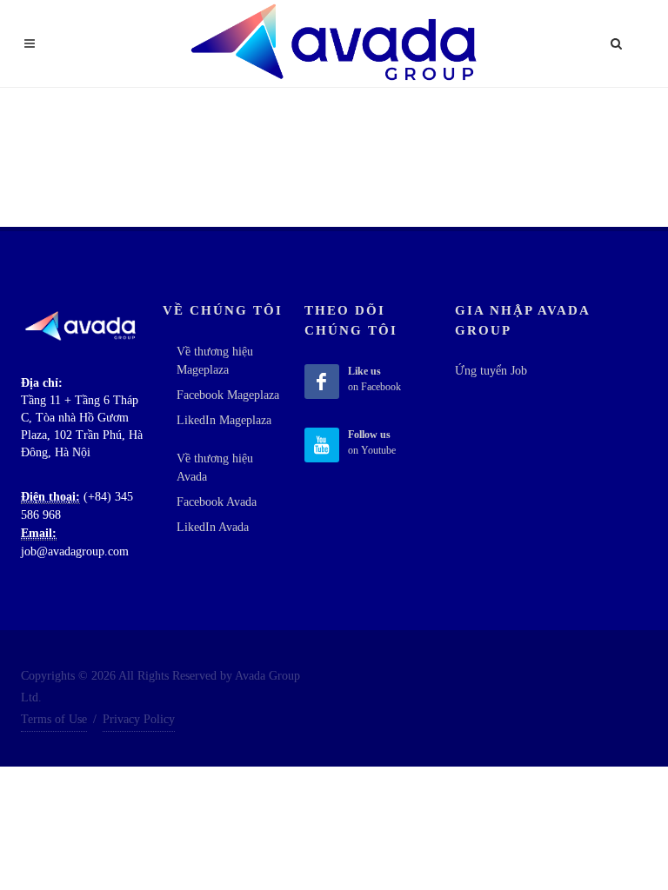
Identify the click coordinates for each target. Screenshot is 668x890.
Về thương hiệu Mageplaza (215, 360)
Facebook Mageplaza (228, 395)
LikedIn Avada (213, 527)
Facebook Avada (217, 501)
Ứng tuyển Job (491, 370)
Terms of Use (54, 719)
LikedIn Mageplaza (224, 420)
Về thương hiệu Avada (215, 467)
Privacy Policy (139, 719)
